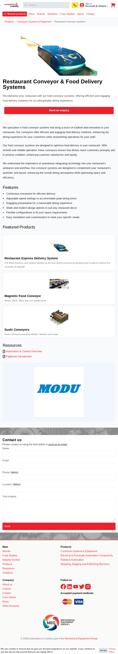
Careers (6, 588)
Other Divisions (10, 606)
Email (5, 460)
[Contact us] (75, 5)
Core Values (9, 597)
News (5, 601)
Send (7, 526)
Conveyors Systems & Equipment (79, 551)
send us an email (57, 444)
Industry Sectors (11, 559)
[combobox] (46, 5)
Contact (90, 14)
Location (7, 484)
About (80, 14)
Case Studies (67, 14)
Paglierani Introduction (18, 356)
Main (5, 547)
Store (32, 14)
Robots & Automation (72, 559)
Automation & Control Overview (24, 351)
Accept (103, 650)
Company (8, 580)
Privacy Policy (112, 650)
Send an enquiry (59, 110)
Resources (8, 568)
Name (5, 448)
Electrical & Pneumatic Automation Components (87, 555)
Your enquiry (9, 496)
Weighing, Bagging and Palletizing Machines (85, 564)
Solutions (52, 14)
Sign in (88, 3)
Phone (6, 472)
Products (7, 564)
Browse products (16, 14)
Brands (41, 14)
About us (7, 584)
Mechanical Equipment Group (81, 638)
